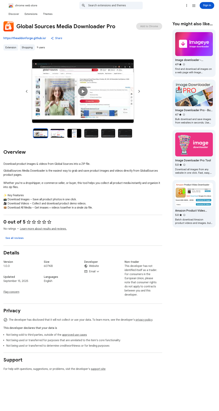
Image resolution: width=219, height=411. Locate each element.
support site (98, 369)
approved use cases (74, 335)
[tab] (14, 14)
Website (94, 266)
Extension (10, 47)
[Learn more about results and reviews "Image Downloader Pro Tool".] (184, 165)
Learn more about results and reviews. (43, 229)
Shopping (27, 47)
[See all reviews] (14, 238)
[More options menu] (186, 5)
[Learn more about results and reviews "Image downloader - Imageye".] (184, 64)
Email (92, 271)
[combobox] (115, 5)
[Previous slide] (26, 91)
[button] (193, 5)
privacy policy (144, 320)
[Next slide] (139, 91)
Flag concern (11, 292)
